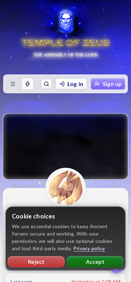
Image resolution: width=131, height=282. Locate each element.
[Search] (46, 83)
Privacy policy (89, 248)
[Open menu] (13, 83)
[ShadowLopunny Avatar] (66, 188)
